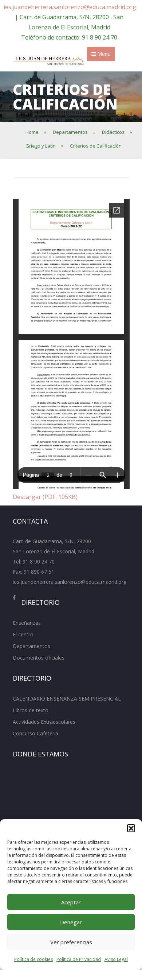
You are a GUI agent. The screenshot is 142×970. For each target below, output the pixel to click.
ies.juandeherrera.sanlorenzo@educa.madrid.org (70, 7)
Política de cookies (33, 959)
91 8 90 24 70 (39, 561)
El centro (23, 634)
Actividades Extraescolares (44, 721)
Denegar (71, 922)
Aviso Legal (116, 959)
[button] (131, 828)
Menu (103, 53)
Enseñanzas (27, 622)
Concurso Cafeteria (35, 733)
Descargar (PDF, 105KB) (45, 497)
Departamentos (31, 646)
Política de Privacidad (78, 959)
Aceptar (71, 902)
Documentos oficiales (38, 657)
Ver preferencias (71, 942)
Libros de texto (30, 710)
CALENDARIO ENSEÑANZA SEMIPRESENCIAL (67, 698)
